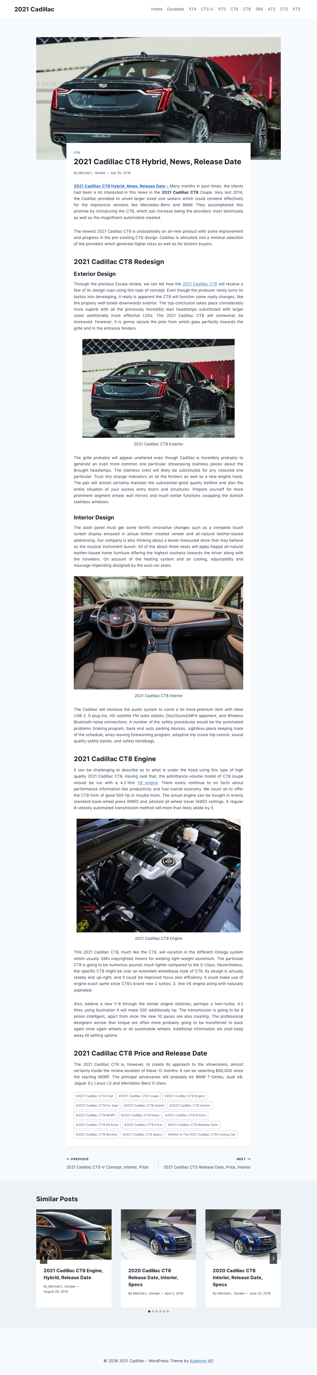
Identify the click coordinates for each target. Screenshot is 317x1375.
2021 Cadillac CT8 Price (143, 1125)
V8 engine (147, 782)
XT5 (296, 9)
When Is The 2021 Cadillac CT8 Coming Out (202, 1134)
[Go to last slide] (43, 1258)
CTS (284, 9)
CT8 (247, 9)
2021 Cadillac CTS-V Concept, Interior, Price (107, 1163)
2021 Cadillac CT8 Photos (185, 1115)
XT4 (192, 9)
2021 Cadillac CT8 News (140, 1115)
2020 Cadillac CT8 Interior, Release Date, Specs (237, 1277)
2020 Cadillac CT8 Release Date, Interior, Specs (153, 1277)
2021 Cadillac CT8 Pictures (97, 1125)
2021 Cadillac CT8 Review (96, 1134)
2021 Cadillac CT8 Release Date (193, 1125)
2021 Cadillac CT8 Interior (190, 1105)
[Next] (273, 1258)
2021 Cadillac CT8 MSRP (95, 1115)
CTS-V (207, 9)
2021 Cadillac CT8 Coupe (139, 1096)
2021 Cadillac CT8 (200, 284)
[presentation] (74, 1234)
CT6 (234, 9)
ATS (271, 9)
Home (156, 9)
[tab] (149, 1311)
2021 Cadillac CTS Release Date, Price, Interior (207, 1163)
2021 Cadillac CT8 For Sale (97, 1105)
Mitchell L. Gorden (92, 173)
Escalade (175, 9)
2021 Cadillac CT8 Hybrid (144, 1105)
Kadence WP (202, 1361)
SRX (259, 9)
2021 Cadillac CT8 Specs (142, 1134)
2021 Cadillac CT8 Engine (185, 1096)
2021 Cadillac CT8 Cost (94, 1096)
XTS (222, 9)
